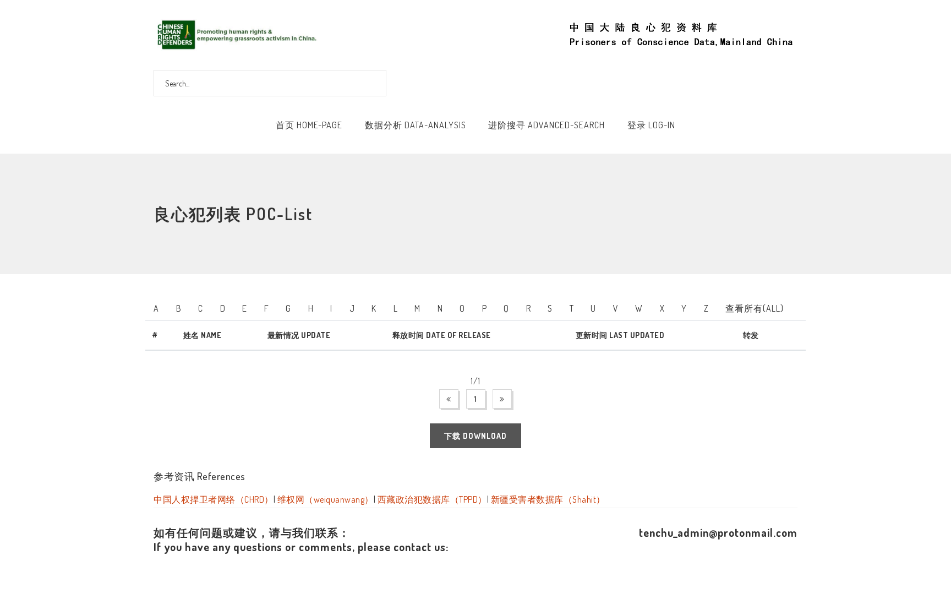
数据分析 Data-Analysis (415, 124)
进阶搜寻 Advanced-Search (546, 124)
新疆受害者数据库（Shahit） (548, 499)
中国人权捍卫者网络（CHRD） (214, 499)
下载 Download (475, 435)
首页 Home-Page (309, 124)
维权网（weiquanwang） (325, 499)
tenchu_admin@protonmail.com (718, 532)
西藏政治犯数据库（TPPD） (432, 499)
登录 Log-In (651, 124)
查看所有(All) (754, 308)
